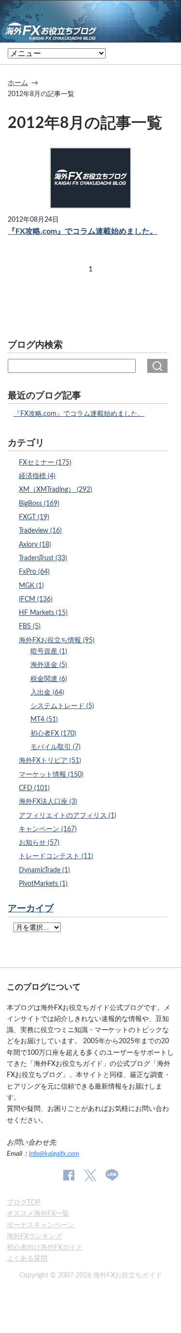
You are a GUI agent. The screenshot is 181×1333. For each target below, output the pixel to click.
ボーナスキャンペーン (40, 1225)
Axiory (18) (35, 544)
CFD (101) (34, 788)
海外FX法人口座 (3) (48, 801)
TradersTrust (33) (43, 558)
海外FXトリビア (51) (50, 760)
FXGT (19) (34, 517)
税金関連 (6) (48, 678)
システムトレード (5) (62, 705)
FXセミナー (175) (45, 462)
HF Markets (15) (43, 612)
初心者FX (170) (53, 733)
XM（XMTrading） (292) (55, 489)
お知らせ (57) (39, 842)
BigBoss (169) (39, 503)
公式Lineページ (111, 1175)
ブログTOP (23, 1202)
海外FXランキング (34, 1236)
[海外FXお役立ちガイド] (90, 35)
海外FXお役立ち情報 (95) (57, 640)
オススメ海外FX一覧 (38, 1213)
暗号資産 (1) (48, 651)
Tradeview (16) (40, 530)
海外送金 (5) (48, 664)
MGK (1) (31, 585)
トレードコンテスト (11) (56, 856)
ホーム (18, 82)
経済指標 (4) (37, 476)
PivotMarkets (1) (43, 883)
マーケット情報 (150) (51, 774)
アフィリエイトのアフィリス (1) (67, 815)
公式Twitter (90, 1175)
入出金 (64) (47, 692)
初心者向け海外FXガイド (45, 1247)
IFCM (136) (36, 599)
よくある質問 (27, 1258)
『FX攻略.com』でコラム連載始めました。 (82, 231)
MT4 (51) (44, 719)
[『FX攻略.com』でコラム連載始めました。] (90, 178)
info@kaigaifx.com (54, 1153)
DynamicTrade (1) (44, 870)
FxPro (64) (34, 571)
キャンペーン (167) (48, 829)
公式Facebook (68, 1175)
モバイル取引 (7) (55, 747)
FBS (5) (30, 626)
